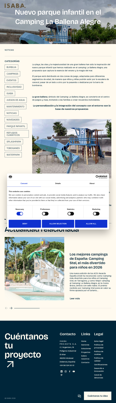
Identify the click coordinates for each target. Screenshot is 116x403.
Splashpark (14, 141)
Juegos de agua (16, 100)
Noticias (12, 113)
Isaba (10, 93)
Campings (12, 73)
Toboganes (13, 148)
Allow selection (58, 224)
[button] (11, 308)
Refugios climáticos (13, 133)
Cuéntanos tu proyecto (26, 345)
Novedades (13, 119)
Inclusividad (14, 87)
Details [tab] (58, 183)
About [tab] (91, 183)
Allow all (91, 224)
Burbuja (11, 67)
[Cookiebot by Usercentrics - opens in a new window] (97, 177)
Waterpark (13, 154)
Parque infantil (16, 126)
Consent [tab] (24, 183)
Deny (24, 224)
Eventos (11, 80)
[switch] (45, 213)
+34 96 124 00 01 (67, 365)
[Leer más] (75, 298)
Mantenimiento (15, 106)
